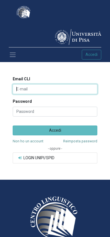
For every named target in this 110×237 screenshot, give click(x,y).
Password (22, 101)
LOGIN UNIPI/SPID (38, 158)
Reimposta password (80, 141)
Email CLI (21, 79)
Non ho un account (28, 141)
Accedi (91, 54)
